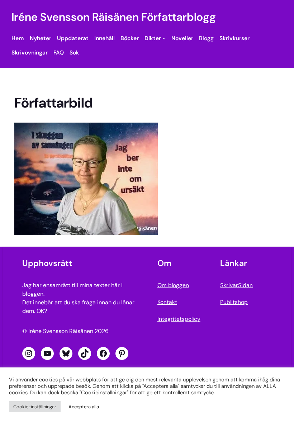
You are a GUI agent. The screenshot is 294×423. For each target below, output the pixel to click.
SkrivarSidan (236, 285)
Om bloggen (173, 285)
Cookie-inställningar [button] (34, 407)
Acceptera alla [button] (83, 407)
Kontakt (167, 302)
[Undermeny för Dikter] (164, 38)
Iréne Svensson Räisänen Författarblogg (113, 17)
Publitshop (234, 302)
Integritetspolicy (178, 319)
